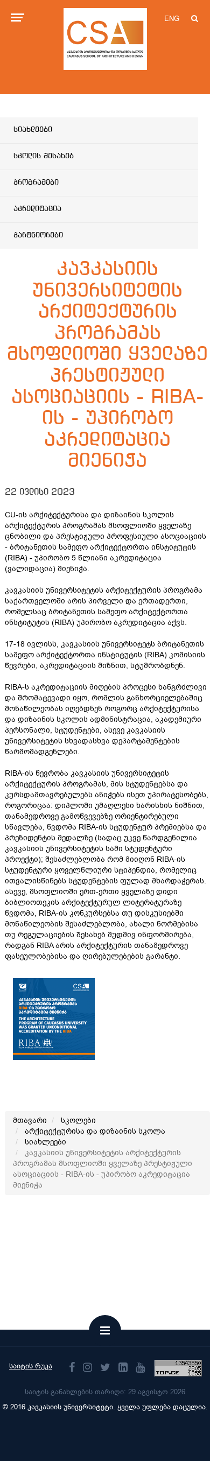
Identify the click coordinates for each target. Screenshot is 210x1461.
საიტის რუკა (30, 1366)
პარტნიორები (38, 235)
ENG (171, 18)
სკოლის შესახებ (43, 156)
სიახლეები (32, 130)
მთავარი (30, 1120)
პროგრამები (36, 182)
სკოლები (78, 1120)
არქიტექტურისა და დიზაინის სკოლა (95, 1131)
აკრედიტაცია (37, 209)
